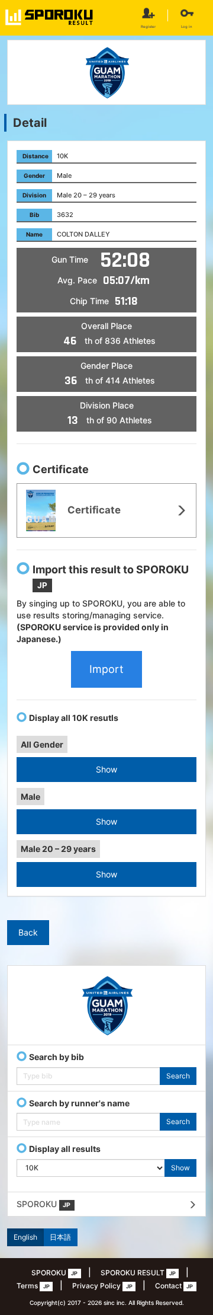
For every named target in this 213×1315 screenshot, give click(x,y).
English (25, 1237)
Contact (174, 1285)
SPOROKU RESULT (138, 1272)
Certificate (93, 509)
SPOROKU (43, 1204)
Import (106, 669)
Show (106, 769)
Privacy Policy (102, 1285)
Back (28, 932)
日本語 (60, 1237)
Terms (33, 1285)
